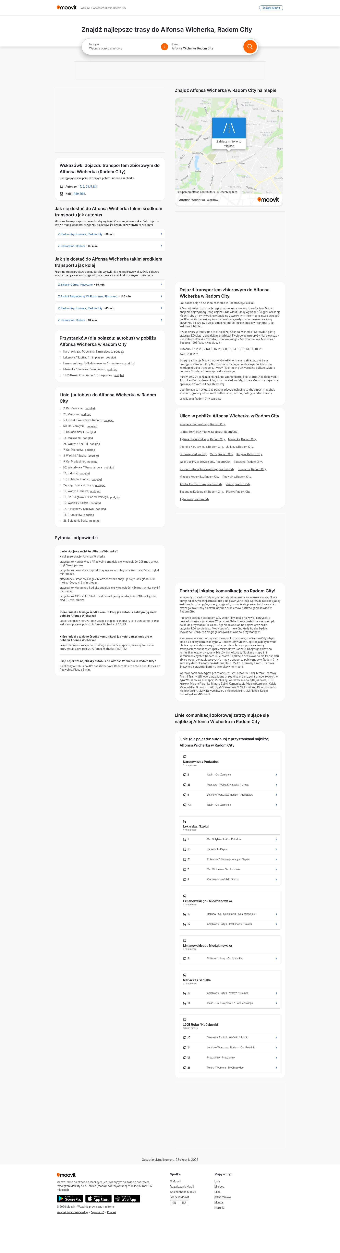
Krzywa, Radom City (249, 454)
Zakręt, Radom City (238, 484)
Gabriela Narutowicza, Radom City (201, 446)
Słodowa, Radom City (193, 454)
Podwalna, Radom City (237, 476)
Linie (217, 1181)
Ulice (217, 1191)
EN (174, 1202)
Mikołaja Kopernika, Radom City (199, 476)
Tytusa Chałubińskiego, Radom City (202, 439)
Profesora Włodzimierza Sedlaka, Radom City (208, 431)
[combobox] (123, 48)
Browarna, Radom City (252, 469)
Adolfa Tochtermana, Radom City (201, 484)
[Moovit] (67, 7)
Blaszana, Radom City (248, 461)
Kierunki (219, 1207)
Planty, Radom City (238, 491)
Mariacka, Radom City (242, 439)
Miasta (218, 1202)
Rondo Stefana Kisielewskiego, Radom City (207, 469)
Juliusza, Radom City (239, 446)
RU (184, 1202)
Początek (94, 44)
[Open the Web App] (127, 1199)
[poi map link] (229, 152)
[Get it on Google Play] (70, 1199)
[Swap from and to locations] (164, 46)
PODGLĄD (119, 351)
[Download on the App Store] (98, 1199)
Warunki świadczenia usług (72, 1212)
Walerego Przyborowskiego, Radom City (205, 461)
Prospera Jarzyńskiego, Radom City (202, 424)
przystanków (222, 1197)
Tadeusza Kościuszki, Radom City (201, 491)
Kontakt (111, 1212)
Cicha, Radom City (221, 454)
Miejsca (219, 1186)
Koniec (175, 44)
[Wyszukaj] (250, 46)
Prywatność (97, 1212)
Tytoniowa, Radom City (194, 499)
